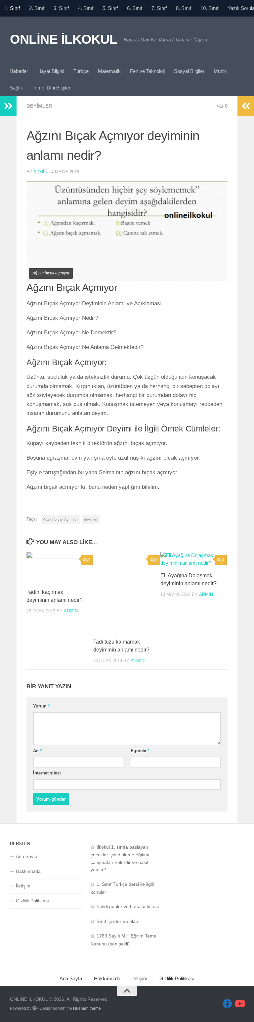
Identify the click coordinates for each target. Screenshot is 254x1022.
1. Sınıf (12, 8)
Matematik (109, 71)
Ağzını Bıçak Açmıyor (60, 519)
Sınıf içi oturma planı (118, 921)
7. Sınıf (159, 8)
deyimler (91, 519)
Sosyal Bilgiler (189, 71)
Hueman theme (87, 1008)
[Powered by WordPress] (34, 1008)
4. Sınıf (85, 8)
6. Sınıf (134, 8)
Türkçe (81, 71)
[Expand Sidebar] (8, 106)
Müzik (220, 71)
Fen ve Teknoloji (147, 71)
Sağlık (16, 87)
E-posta (140, 750)
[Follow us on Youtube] (239, 1003)
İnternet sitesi (47, 772)
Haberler (19, 71)
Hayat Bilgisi (50, 71)
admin (40, 171)
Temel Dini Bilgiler (51, 87)
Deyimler (39, 106)
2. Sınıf (36, 8)
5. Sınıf (110, 8)
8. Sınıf (183, 8)
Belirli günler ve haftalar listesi (128, 906)
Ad (37, 750)
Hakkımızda (28, 871)
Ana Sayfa (26, 856)
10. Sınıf (209, 8)
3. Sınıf (61, 8)
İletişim (23, 885)
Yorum (41, 706)
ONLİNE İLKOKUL (63, 39)
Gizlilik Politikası (32, 900)
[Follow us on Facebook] (227, 1003)
